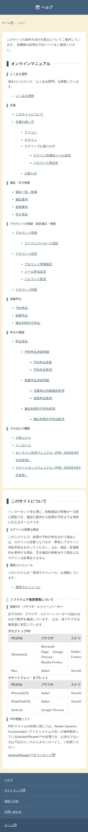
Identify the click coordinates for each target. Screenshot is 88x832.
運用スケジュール (28, 587)
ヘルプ (21, 22)
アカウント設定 (26, 253)
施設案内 (22, 199)
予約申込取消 (43, 369)
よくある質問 (25, 96)
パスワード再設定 (46, 163)
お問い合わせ (13, 811)
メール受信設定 (35, 271)
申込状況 (22, 341)
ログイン (31, 139)
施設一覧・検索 (26, 192)
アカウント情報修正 (38, 264)
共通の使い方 (25, 122)
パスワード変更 (35, 279)
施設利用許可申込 (28, 323)
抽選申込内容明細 (37, 380)
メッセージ (23, 445)
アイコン (31, 132)
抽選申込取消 (43, 398)
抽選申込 (22, 315)
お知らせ (31, 173)
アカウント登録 (26, 232)
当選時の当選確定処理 (49, 390)
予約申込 (22, 308)
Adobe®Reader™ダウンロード (32, 755)
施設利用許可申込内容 (40, 408)
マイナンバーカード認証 (42, 243)
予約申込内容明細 (37, 351)
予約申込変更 (43, 362)
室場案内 (22, 207)
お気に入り (23, 437)
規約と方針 (11, 801)
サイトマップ (15, 790)
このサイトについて (29, 114)
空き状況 (22, 214)
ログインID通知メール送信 (52, 155)
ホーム (8, 22)
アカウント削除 (26, 289)
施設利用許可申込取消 (49, 419)
